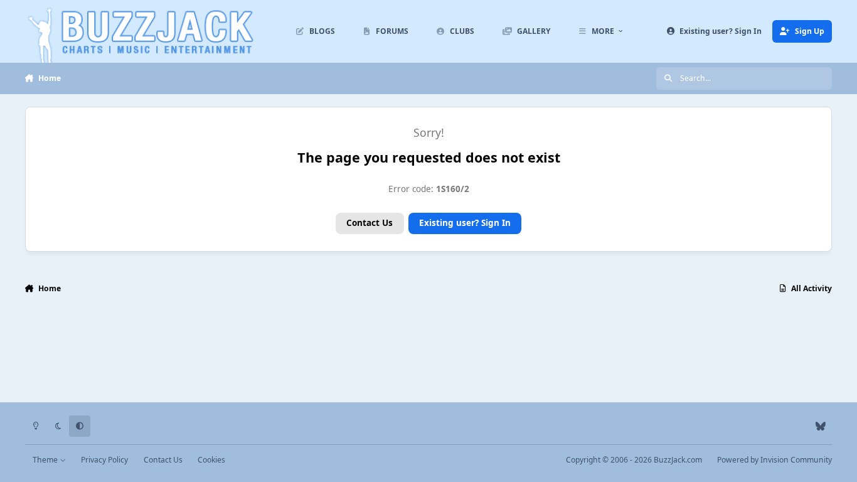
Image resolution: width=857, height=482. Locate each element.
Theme (46, 459)
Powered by (774, 459)
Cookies (211, 459)
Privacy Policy (104, 459)
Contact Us (369, 222)
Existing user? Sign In (465, 222)
